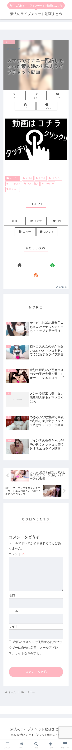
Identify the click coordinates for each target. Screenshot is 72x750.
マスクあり (15, 183)
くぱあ (29, 178)
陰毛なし (14, 189)
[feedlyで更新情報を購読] (52, 265)
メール (13, 611)
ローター (49, 183)
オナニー (14, 178)
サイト (13, 626)
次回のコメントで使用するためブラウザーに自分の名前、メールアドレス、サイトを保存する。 (35, 647)
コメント (17, 554)
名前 (12, 595)
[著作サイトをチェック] (19, 265)
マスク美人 (32, 183)
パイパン (56, 178)
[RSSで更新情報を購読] (36, 274)
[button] (25, 106)
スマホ (42, 178)
